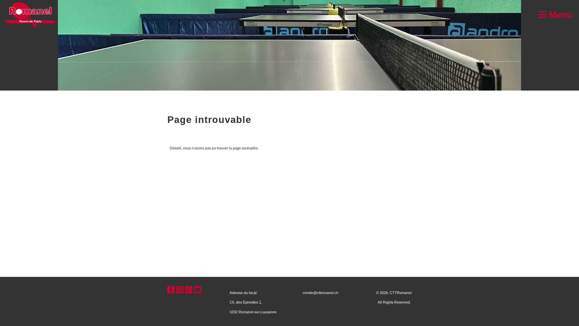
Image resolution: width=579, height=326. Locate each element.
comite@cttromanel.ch (320, 293)
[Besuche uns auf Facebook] (171, 291)
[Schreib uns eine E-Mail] (197, 291)
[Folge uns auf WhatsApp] (188, 291)
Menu (559, 15)
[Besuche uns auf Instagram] (179, 291)
